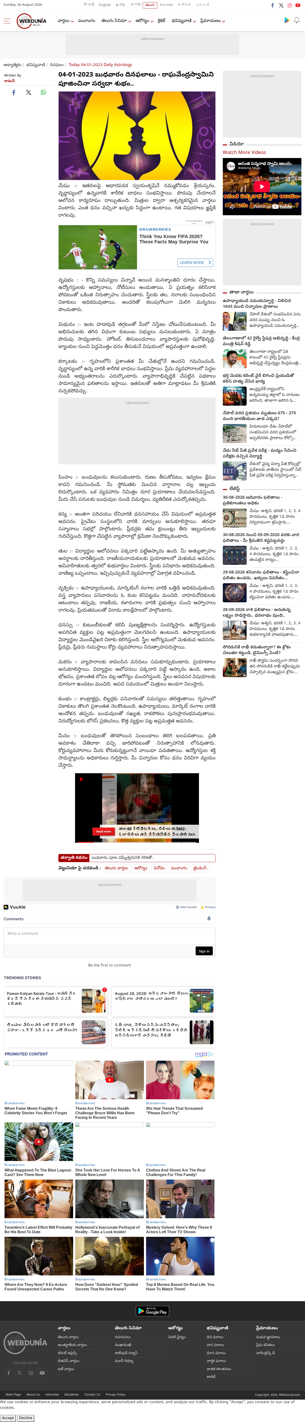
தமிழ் (121, 5)
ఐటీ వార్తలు (66, 1369)
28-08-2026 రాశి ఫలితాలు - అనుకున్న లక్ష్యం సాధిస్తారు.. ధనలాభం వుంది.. (257, 613)
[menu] (8, 21)
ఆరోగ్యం (142, 21)
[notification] (296, 20)
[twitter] (281, 5)
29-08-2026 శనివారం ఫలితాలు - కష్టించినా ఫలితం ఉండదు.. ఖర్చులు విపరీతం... (261, 575)
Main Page (13, 1395)
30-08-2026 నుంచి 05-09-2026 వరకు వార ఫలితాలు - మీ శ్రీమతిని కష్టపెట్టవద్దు (261, 538)
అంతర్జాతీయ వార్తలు (72, 1345)
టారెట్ (211, 1377)
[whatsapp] (43, 92)
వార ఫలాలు (215, 1345)
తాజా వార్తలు (241, 292)
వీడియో (236, 144)
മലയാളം (166, 5)
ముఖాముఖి (123, 1345)
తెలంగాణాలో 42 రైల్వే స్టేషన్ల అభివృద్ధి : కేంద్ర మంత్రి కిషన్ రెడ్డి (261, 341)
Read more (103, 831)
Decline (25, 1418)
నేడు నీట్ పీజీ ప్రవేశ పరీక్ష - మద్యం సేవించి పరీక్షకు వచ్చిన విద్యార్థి (259, 454)
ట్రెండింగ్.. (201, 868)
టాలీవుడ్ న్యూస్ (126, 1353)
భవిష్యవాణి (182, 21)
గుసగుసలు (123, 1337)
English (105, 5)
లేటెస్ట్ (234, 489)
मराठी (135, 5)
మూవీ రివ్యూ (124, 1361)
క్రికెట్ (161, 21)
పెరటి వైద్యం (177, 1337)
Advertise (52, 1395)
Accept (8, 1418)
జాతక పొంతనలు (219, 1369)
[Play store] (287, 20)
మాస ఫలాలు (216, 1353)
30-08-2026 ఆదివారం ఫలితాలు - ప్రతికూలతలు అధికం (252, 500)
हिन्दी (89, 5)
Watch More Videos (244, 153)
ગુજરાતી (202, 5)
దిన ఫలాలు (215, 1337)
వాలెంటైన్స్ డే (265, 1353)
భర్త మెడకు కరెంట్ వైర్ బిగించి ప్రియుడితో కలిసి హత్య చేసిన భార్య (258, 379)
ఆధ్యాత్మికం (12, 65)
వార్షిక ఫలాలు (216, 1361)
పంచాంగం (86, 21)
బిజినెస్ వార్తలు (68, 1361)
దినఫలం (57, 65)
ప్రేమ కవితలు (265, 1345)
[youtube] (297, 5)
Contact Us (92, 1395)
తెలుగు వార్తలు (116, 868)
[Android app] (152, 1311)
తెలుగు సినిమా (114, 21)
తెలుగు (150, 5)
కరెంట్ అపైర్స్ (67, 1353)
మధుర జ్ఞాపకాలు (268, 1337)
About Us (33, 1395)
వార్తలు (63, 21)
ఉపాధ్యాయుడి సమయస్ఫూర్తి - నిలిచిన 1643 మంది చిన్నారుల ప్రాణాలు (257, 304)
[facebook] (272, 5)
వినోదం (159, 868)
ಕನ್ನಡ (184, 5)
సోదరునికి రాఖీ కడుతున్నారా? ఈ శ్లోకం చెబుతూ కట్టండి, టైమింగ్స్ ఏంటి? (257, 650)
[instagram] (289, 5)
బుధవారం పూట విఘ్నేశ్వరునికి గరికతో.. (123, 858)
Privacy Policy (115, 1395)
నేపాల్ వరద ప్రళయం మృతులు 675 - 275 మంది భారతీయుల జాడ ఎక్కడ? (259, 416)
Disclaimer (71, 1395)
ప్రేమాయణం (210, 21)
